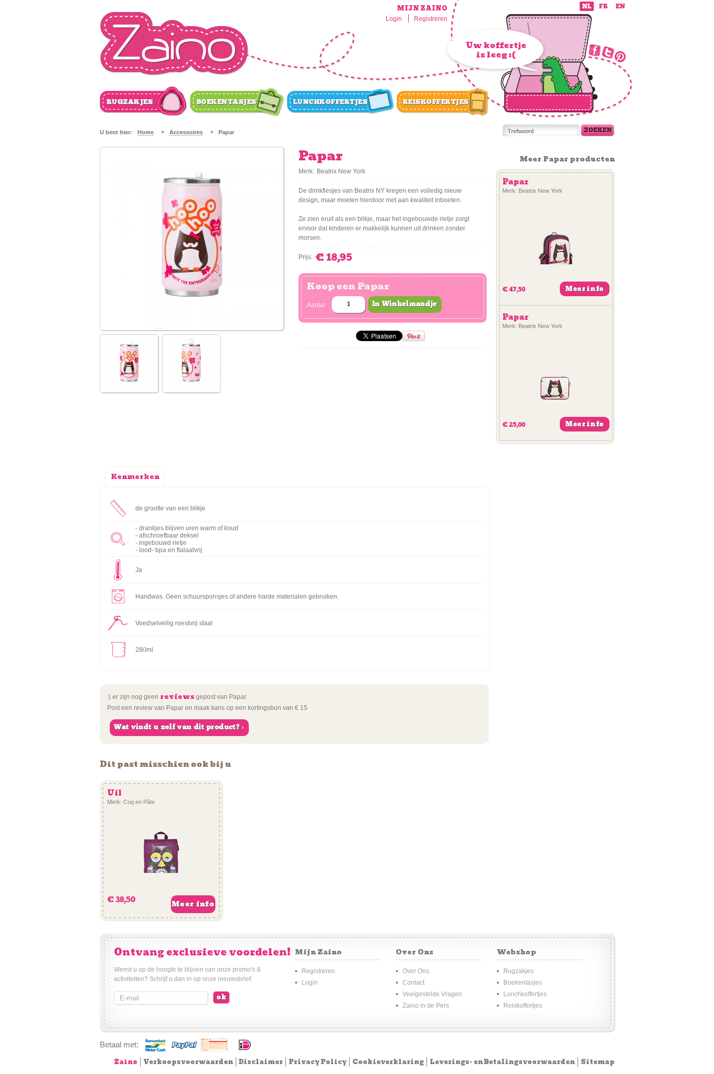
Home (145, 132)
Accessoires (186, 132)
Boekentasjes (227, 102)
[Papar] (129, 364)
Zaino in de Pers (425, 1005)
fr (603, 6)
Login (394, 18)
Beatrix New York (341, 171)
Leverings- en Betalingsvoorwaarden (502, 1062)
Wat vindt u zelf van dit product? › (179, 727)
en (620, 6)
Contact (413, 982)
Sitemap (598, 1062)
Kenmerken (135, 476)
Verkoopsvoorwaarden (188, 1062)
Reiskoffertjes (436, 102)
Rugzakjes (130, 102)
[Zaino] (174, 44)
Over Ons (415, 971)
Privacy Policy (318, 1062)
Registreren (430, 18)
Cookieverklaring (388, 1062)
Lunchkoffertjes (330, 102)
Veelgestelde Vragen (432, 994)
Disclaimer (261, 1062)
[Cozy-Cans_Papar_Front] (191, 328)
